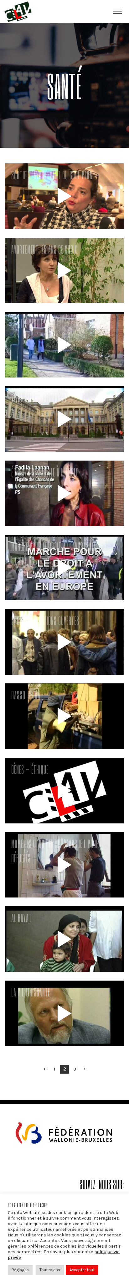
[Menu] (117, 11)
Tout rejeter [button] (49, 1270)
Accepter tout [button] (82, 1270)
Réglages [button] (20, 1270)
